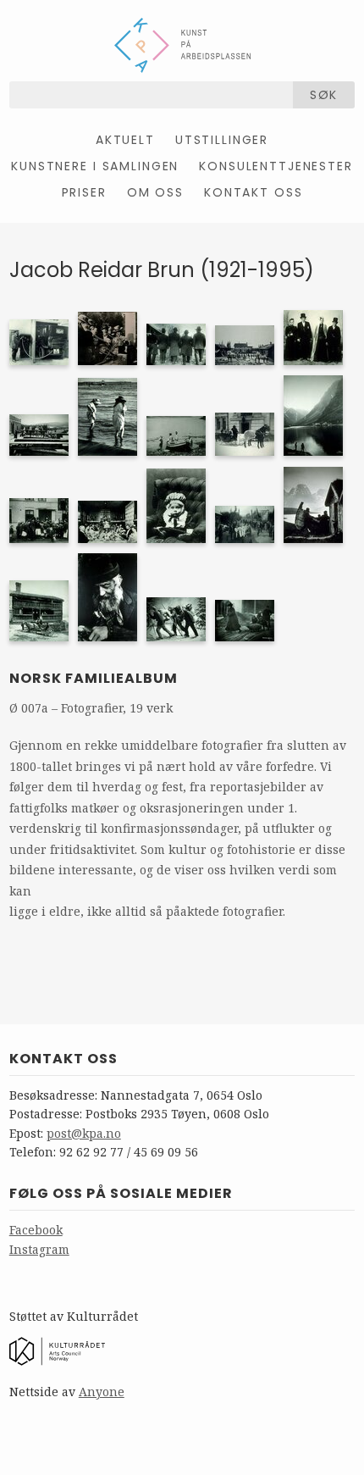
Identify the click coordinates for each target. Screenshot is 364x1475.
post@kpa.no (84, 1133)
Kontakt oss (253, 192)
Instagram (39, 1249)
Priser (84, 192)
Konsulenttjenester (276, 166)
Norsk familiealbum (93, 678)
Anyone (101, 1392)
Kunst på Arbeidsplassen (182, 45)
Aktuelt (125, 139)
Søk (324, 94)
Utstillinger (221, 139)
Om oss (155, 192)
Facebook (36, 1230)
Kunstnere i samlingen (95, 166)
